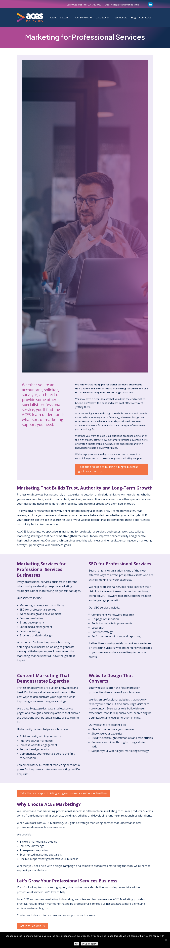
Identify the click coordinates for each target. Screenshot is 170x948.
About (53, 17)
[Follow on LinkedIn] (150, 4)
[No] (166, 940)
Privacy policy (89, 943)
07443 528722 (94, 4)
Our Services (82, 17)
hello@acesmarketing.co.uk (125, 4)
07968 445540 (78, 4)
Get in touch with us (32, 926)
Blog (133, 17)
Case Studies (103, 17)
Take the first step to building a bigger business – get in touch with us (109, 469)
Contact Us (145, 17)
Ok (76, 943)
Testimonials (120, 17)
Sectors (64, 17)
